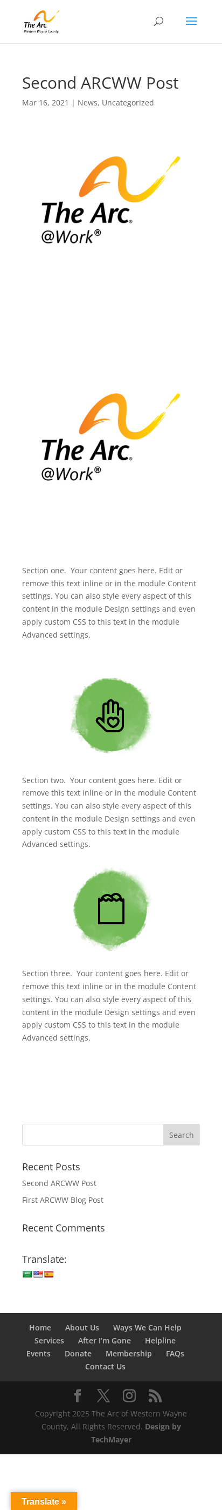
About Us (82, 1327)
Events (38, 1353)
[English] (38, 1274)
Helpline (160, 1340)
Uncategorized (128, 102)
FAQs (175, 1353)
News (88, 102)
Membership (129, 1353)
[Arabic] (27, 1274)
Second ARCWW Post (59, 1183)
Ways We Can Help (147, 1327)
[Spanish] (48, 1274)
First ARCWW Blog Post (62, 1200)
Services (49, 1340)
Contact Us (105, 1366)
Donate (78, 1353)
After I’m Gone (104, 1340)
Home (40, 1327)
